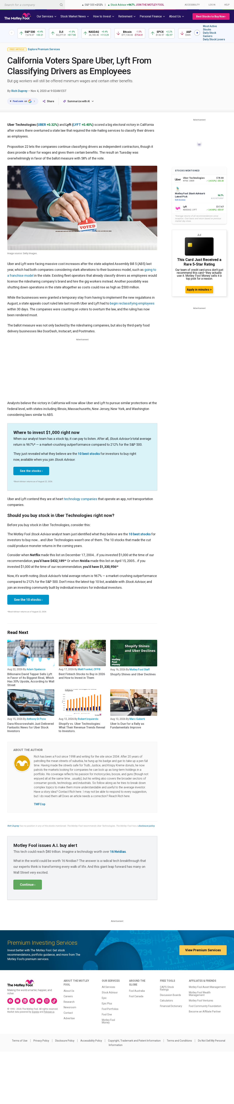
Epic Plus (107, 1003)
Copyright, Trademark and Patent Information (134, 1040)
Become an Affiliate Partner (205, 1011)
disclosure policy (146, 826)
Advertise (69, 1018)
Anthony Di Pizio (36, 718)
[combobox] (32, 4)
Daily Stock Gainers (209, 34)
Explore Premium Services (44, 49)
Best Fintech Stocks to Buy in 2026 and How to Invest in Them (82, 676)
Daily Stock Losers (214, 39)
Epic (104, 998)
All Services (108, 987)
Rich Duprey (19, 91)
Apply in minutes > (199, 289)
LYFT (77, 125)
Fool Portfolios (110, 1008)
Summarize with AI (78, 101)
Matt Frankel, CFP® (89, 669)
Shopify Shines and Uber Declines (133, 674)
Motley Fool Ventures (201, 1000)
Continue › (27, 884)
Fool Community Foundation (205, 1006)
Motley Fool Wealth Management (200, 994)
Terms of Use (19, 1040)
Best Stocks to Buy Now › (211, 16)
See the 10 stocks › (28, 600)
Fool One (107, 1014)
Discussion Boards (170, 995)
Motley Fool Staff (139, 669)
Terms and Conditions (179, 1040)
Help (226, 4)
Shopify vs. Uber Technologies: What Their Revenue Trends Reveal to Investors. (82, 727)
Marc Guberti (137, 718)
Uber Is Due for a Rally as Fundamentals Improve (127, 725)
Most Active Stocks (210, 28)
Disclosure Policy (64, 1040)
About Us (69, 990)
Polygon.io (49, 1012)
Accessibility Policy (91, 1040)
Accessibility (192, 4)
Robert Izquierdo (88, 718)
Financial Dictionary (171, 1006)
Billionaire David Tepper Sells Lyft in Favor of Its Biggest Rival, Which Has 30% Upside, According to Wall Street (30, 679)
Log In (212, 4)
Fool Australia (137, 990)
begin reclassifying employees (132, 303)
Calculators (166, 1000)
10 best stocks (89, 454)
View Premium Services (203, 950)
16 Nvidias (118, 851)
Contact (68, 1012)
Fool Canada (136, 996)
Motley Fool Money (108, 1021)
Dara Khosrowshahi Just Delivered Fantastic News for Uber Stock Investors (30, 727)
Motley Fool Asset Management (207, 987)
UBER (42, 125)
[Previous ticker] (12, 33)
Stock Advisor (110, 992)
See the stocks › (31, 471)
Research (69, 1001)
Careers (68, 996)
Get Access (180, 200)
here (78, 791)
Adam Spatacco (36, 669)
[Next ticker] (197, 33)
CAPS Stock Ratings (167, 988)
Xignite (35, 1012)
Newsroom (70, 1007)
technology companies (80, 499)
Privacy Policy (41, 1040)
